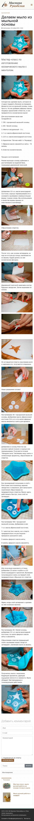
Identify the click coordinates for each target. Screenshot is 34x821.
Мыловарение (7, 772)
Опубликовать (8, 760)
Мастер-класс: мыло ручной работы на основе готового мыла (21, 786)
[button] (32, 4)
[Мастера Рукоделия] (13, 4)
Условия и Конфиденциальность (12, 818)
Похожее (6, 780)
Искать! (28, 765)
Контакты (27, 818)
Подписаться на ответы (12, 758)
